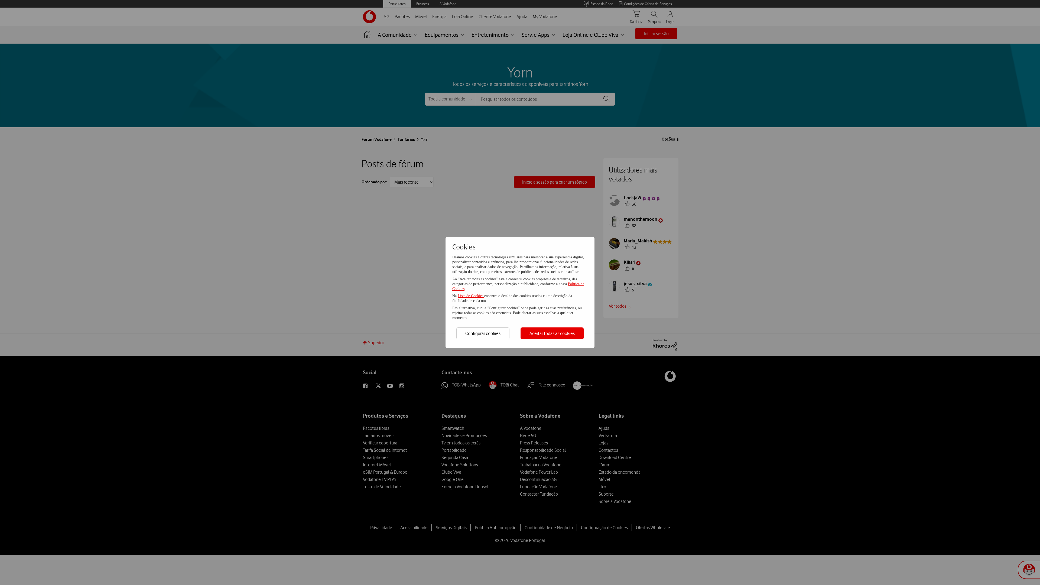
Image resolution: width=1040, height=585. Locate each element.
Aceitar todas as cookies (552, 333)
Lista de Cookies (471, 296)
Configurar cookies (482, 333)
